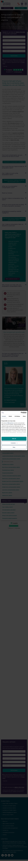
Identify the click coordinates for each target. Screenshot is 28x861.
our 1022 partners (9, 422)
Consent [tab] (4, 416)
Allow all (14, 438)
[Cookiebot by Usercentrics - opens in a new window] (21, 412)
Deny (14, 447)
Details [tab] (10, 416)
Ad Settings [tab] (17, 416)
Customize (13, 442)
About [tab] (24, 416)
